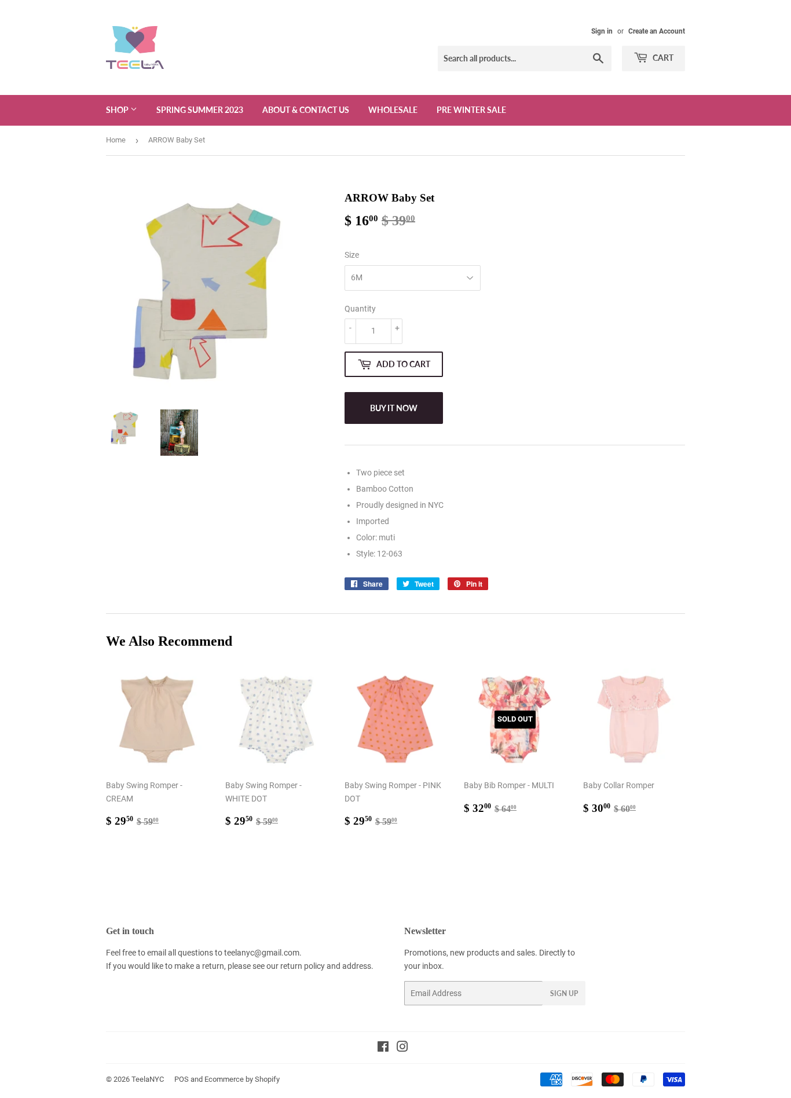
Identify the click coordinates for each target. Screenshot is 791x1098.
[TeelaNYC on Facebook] (383, 1048)
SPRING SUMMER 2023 (199, 110)
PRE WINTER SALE (471, 110)
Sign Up (564, 993)
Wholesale (393, 110)
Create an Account (656, 31)
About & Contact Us (305, 110)
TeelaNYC (147, 1079)
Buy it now (394, 408)
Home (116, 140)
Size (352, 254)
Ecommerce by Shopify (242, 1079)
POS (181, 1079)
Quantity (360, 308)
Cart (662, 58)
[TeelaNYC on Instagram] (402, 1048)
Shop (118, 110)
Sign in (602, 31)
